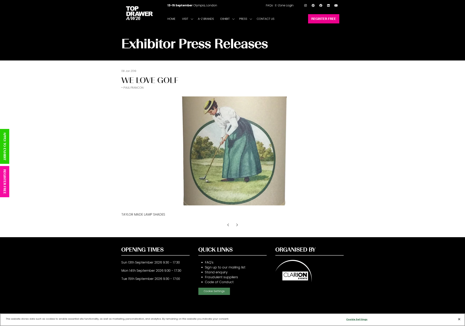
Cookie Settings (214, 291)
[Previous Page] (228, 224)
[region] (232, 319)
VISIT (185, 19)
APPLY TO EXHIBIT (5, 146)
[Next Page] (236, 224)
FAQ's (209, 262)
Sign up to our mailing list (225, 267)
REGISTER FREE (5, 181)
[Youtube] (336, 5)
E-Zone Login (284, 5)
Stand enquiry (216, 272)
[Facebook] (321, 5)
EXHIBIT (225, 19)
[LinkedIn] (328, 5)
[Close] (459, 319)
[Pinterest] (313, 5)
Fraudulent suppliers (221, 277)
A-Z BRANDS (206, 19)
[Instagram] (305, 5)
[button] (323, 18)
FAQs (269, 5)
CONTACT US (265, 19)
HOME (171, 19)
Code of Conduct (219, 282)
